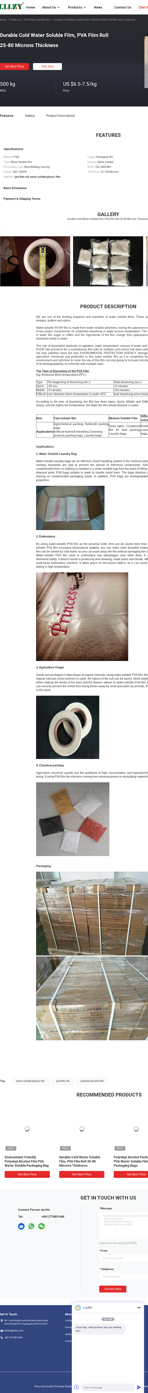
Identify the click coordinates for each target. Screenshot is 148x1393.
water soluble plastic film (30, 1081)
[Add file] (76, 1387)
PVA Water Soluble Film (37, 19)
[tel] (51, 1226)
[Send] (139, 1387)
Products (15, 19)
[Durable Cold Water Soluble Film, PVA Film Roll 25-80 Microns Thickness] (27, 1128)
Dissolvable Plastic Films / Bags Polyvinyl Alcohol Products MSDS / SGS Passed (81, 1161)
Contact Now (112, 1289)
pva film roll (62, 1081)
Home (3, 19)
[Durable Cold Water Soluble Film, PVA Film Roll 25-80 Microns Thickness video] (108, 261)
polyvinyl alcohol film (92, 1081)
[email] (21, 1226)
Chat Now (47, 66)
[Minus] (139, 1307)
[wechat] (41, 1226)
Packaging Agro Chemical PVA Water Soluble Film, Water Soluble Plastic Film (27, 1161)
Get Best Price (14, 66)
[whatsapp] (31, 1226)
